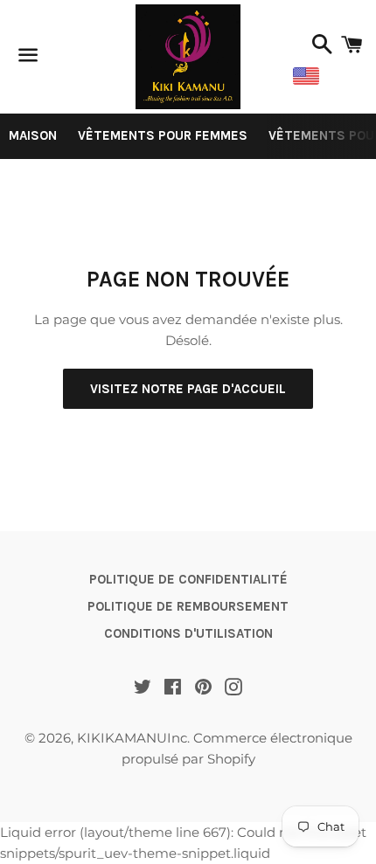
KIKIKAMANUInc (132, 737)
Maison (33, 135)
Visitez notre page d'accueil (188, 389)
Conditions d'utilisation (188, 633)
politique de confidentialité (188, 579)
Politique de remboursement (188, 606)
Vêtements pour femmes (162, 135)
